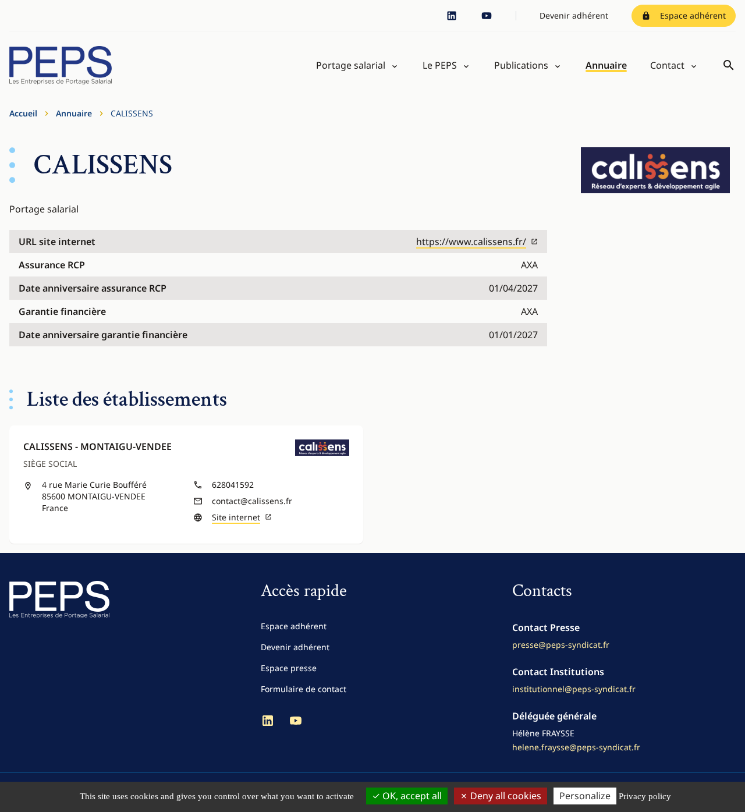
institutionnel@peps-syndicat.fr (574, 688)
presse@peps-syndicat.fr (560, 644)
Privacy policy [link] (645, 796)
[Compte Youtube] (486, 16)
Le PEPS (440, 65)
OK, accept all (411, 795)
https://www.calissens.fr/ (471, 241)
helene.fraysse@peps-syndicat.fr (576, 747)
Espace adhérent (693, 15)
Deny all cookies (504, 795)
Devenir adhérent (574, 15)
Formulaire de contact (303, 688)
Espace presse (289, 667)
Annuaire (606, 65)
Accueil (23, 113)
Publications (521, 65)
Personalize (585, 795)
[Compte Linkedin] (451, 16)
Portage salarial (350, 65)
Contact (667, 65)
